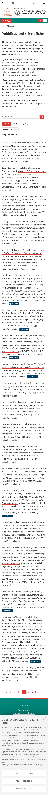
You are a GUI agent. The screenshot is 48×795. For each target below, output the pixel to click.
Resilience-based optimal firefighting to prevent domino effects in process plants (23, 430)
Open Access (8, 129)
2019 (4, 124)
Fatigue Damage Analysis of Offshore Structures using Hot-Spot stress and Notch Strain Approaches (24, 499)
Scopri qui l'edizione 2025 (26, 75)
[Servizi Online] (24, 3)
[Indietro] (6, 692)
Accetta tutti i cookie (24, 789)
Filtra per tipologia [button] (21, 124)
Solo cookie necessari (24, 773)
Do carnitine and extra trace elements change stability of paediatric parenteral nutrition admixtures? (24, 477)
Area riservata (24, 710)
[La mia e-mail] (44, 3)
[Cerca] (3, 3)
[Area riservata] (34, 3)
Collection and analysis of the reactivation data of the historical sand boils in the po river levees (24, 560)
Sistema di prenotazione (24, 713)
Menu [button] (5, 20)
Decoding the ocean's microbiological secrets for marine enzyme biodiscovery (23, 654)
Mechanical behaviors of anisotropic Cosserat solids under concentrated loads (23, 253)
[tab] (40, 20)
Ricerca (11, 26)
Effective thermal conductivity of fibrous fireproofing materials (23, 452)
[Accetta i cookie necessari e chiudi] (44, 719)
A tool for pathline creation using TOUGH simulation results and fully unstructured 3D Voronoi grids (24, 386)
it (40, 21)
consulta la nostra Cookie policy (31, 765)
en (45, 21)
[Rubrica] (13, 3)
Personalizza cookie (24, 781)
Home (4, 26)
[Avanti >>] (41, 692)
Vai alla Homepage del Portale (7, 12)
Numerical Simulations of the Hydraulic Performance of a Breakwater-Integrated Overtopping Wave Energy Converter (22, 319)
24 (36, 691)
